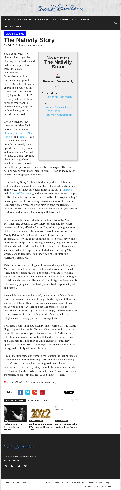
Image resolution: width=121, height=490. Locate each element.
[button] (115, 23)
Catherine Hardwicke (58, 97)
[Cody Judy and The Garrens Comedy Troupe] (15, 413)
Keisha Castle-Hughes (59, 107)
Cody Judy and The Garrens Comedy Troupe (13, 427)
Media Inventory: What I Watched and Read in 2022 (40, 427)
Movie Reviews (21, 19)
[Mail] (13, 466)
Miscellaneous (87, 19)
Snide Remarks (41, 19)
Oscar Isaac (52, 111)
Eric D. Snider (15, 45)
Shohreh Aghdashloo (58, 114)
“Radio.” (24, 136)
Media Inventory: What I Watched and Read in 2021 (66, 427)
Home (8, 19)
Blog (74, 19)
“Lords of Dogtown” (20, 193)
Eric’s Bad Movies (60, 19)
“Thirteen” (67, 189)
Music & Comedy (13, 26)
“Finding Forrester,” (15, 133)
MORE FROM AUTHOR (38, 400)
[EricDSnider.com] (60, 8)
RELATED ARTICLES (14, 400)
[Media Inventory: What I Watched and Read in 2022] (40, 413)
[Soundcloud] (20, 466)
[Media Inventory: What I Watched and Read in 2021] (66, 413)
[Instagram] (7, 466)
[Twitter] (26, 466)
